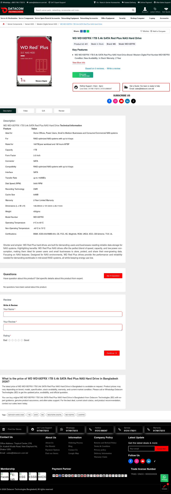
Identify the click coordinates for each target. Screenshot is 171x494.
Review (61, 110)
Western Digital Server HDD (47, 24)
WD (114, 44)
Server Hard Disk (16, 415)
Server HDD (29, 24)
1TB (29, 415)
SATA (36, 415)
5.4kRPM (81, 415)
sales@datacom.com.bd (17, 452)
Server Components (15, 24)
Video (25, 110)
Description (7, 110)
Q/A (43, 110)
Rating (6, 335)
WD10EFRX (69, 415)
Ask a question (113, 275)
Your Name (8, 309)
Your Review (9, 321)
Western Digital (54, 415)
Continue (110, 353)
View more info (78, 63)
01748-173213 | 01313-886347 (100, 88)
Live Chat (83, 88)
